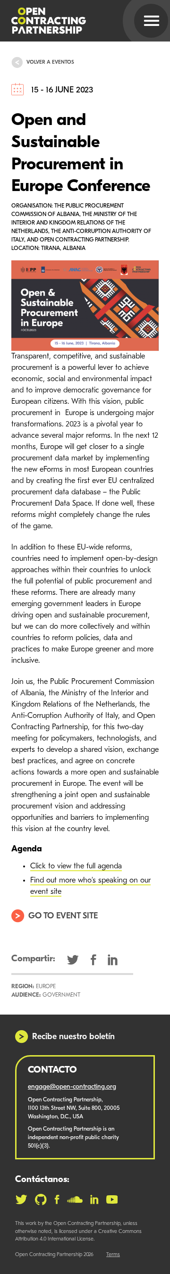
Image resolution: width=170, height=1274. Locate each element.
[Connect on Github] (41, 1199)
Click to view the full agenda (76, 866)
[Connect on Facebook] (57, 1199)
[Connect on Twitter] (21, 1199)
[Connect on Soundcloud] (75, 1199)
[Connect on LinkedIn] (94, 1199)
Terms (113, 1254)
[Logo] (73, 21)
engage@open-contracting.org (72, 1087)
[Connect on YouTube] (112, 1199)
